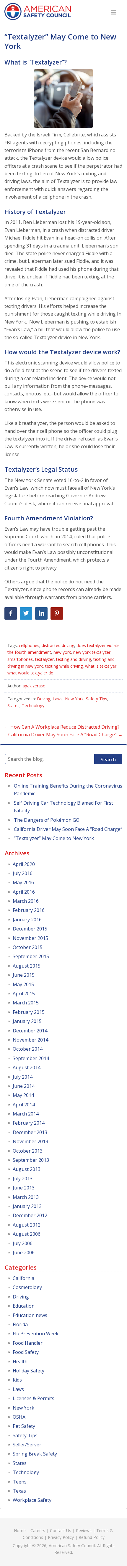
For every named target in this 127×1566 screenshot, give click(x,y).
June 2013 (24, 1187)
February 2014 (29, 1123)
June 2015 (24, 975)
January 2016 (27, 919)
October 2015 (28, 947)
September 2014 (31, 1058)
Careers (37, 1530)
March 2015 (26, 1002)
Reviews (84, 1530)
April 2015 (24, 993)
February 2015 (29, 1012)
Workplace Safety (32, 1500)
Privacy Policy (61, 1537)
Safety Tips (96, 699)
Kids (17, 1380)
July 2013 (22, 1178)
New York (74, 699)
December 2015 (30, 928)
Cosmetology (27, 1287)
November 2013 (30, 1141)
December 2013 (30, 1132)
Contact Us (60, 1530)
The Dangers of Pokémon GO (46, 820)
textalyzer (44, 659)
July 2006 (22, 1243)
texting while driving (64, 666)
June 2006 (24, 1252)
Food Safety (26, 1352)
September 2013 (31, 1160)
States (13, 705)
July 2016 (22, 873)
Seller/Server (27, 1444)
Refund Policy (92, 1537)
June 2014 (24, 1086)
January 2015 (27, 1021)
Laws (58, 699)
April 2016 (24, 892)
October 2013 (28, 1151)
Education (24, 1306)
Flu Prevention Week (35, 1333)
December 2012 (30, 1215)
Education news (30, 1315)
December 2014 (30, 1030)
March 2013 (26, 1197)
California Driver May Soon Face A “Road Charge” (65, 734)
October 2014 (28, 1049)
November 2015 (30, 938)
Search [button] (108, 759)
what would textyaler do (30, 673)
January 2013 (27, 1206)
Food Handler (28, 1343)
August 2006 (26, 1234)
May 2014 (23, 1095)
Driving (43, 699)
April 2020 (24, 864)
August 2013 (26, 1169)
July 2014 (22, 1077)
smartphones (20, 659)
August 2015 (26, 966)
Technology (33, 705)
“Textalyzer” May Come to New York (60, 41)
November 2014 (30, 1040)
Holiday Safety (28, 1370)
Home (20, 1530)
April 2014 (24, 1104)
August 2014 (26, 1067)
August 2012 (26, 1225)
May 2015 (23, 984)
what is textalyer (100, 666)
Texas (19, 1491)
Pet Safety (24, 1426)
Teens (20, 1481)
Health (20, 1361)
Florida (20, 1324)
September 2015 (31, 956)
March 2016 (26, 901)
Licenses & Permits (33, 1398)
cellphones (29, 645)
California (23, 1278)
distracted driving (58, 645)
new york (62, 652)
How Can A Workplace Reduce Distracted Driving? (62, 727)
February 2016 (29, 910)
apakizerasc (33, 686)
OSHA (19, 1417)
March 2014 (26, 1113)
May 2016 (23, 882)
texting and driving (73, 659)
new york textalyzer (91, 652)
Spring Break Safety (35, 1454)
